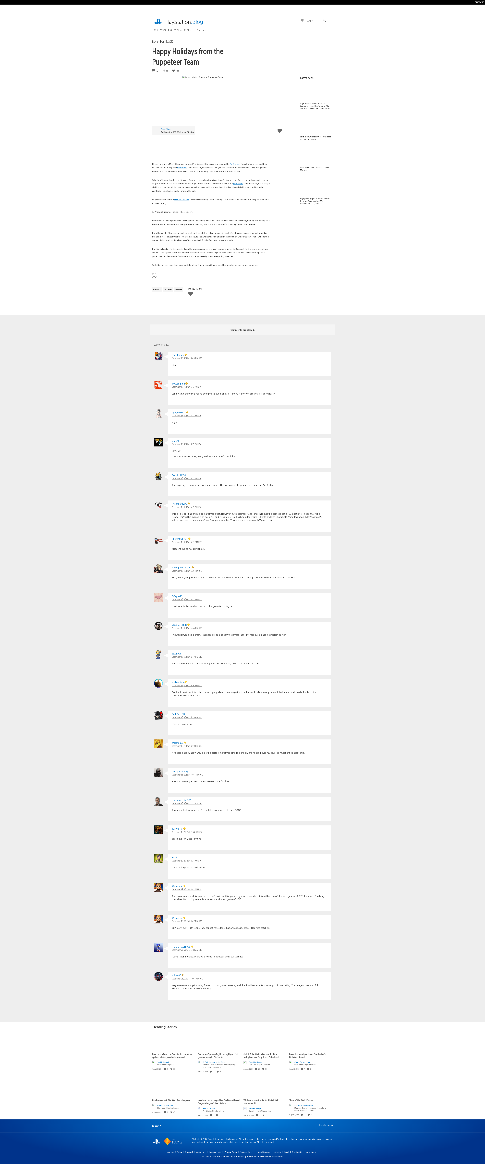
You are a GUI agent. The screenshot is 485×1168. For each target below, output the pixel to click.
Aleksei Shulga (255, 1108)
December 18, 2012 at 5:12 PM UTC (186, 386)
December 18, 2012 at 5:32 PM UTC (187, 542)
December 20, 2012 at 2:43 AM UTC (187, 949)
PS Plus (187, 30)
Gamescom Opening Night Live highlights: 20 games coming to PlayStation (218, 1055)
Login (310, 20)
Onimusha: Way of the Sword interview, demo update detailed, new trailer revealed (172, 1055)
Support (189, 1152)
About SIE (201, 1152)
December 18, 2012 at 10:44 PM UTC (187, 774)
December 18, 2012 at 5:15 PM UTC (186, 444)
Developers (311, 1152)
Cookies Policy (246, 1152)
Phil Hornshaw (209, 1108)
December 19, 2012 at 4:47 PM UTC (187, 921)
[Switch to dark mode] (302, 20)
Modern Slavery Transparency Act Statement (223, 1156)
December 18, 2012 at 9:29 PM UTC (187, 717)
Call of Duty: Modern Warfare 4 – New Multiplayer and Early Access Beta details (261, 1055)
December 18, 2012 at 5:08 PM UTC (187, 358)
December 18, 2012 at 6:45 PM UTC (187, 628)
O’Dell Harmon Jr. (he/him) (214, 1062)
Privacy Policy (230, 1152)
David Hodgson (255, 1062)
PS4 (170, 30)
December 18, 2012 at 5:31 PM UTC (186, 507)
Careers (277, 1152)
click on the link (181, 199)
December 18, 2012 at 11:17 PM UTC (187, 803)
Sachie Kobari (163, 1062)
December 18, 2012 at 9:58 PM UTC (187, 745)
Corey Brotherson (302, 1062)
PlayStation (183, 21)
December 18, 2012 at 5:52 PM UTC (187, 599)
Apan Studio (157, 289)
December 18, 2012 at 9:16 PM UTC (187, 685)
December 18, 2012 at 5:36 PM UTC (187, 570)
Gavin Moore (166, 129)
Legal (286, 1152)
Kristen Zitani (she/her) (304, 1105)
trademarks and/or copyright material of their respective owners (226, 1142)
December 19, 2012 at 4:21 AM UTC (186, 860)
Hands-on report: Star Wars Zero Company (171, 1100)
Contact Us (297, 1152)
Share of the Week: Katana (301, 1100)
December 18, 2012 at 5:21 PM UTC (186, 478)
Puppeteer (182, 167)
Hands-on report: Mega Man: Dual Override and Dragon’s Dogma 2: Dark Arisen (218, 1102)
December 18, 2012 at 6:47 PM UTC (187, 656)
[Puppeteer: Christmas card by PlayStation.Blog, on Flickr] (211, 147)
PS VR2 (163, 30)
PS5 (156, 30)
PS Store (178, 30)
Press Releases (263, 1152)
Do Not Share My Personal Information (265, 1156)
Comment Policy (174, 1152)
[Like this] (171, 1069)
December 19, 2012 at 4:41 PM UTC (186, 889)
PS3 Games (168, 289)
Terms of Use (215, 1152)
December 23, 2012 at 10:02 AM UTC (187, 978)
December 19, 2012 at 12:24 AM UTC (187, 832)
